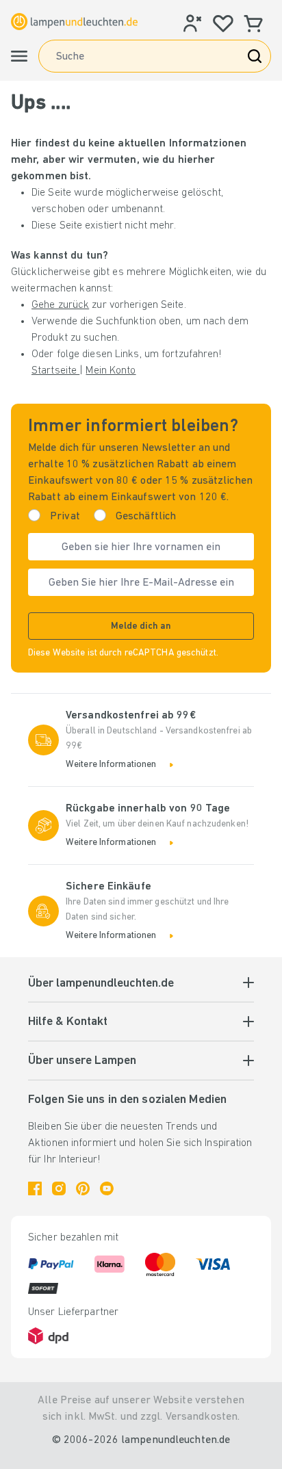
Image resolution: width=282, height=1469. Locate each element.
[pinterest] (83, 1188)
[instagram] (59, 1188)
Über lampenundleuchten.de (101, 984)
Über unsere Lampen (82, 1061)
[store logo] (74, 21)
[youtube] (107, 1188)
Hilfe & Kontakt (67, 1022)
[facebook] (35, 1188)
